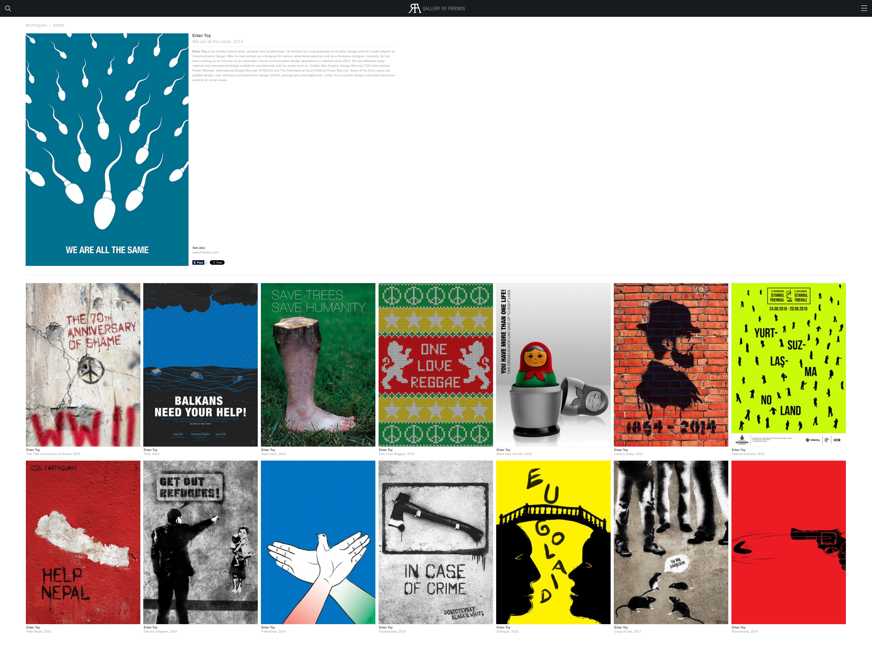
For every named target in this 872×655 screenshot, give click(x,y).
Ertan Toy (33, 450)
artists (58, 25)
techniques (38, 25)
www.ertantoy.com (205, 252)
